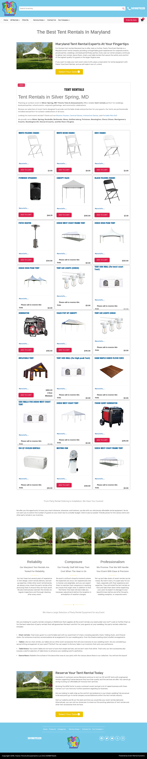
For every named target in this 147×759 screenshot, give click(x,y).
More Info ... (24, 164)
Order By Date (131, 20)
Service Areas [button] (38, 20)
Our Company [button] (63, 20)
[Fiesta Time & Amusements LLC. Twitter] (107, 738)
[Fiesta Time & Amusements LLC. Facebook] (101, 738)
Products (52, 729)
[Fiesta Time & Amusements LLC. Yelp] (117, 738)
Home (6, 20)
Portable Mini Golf (110, 115)
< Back (21, 85)
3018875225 (35, 738)
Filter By (25, 20)
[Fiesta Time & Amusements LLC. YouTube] (112, 738)
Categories (62, 729)
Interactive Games (90, 115)
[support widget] (141, 753)
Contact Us (51, 20)
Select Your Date (68, 71)
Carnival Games (76, 115)
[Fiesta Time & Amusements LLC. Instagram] (122, 738)
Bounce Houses (62, 115)
